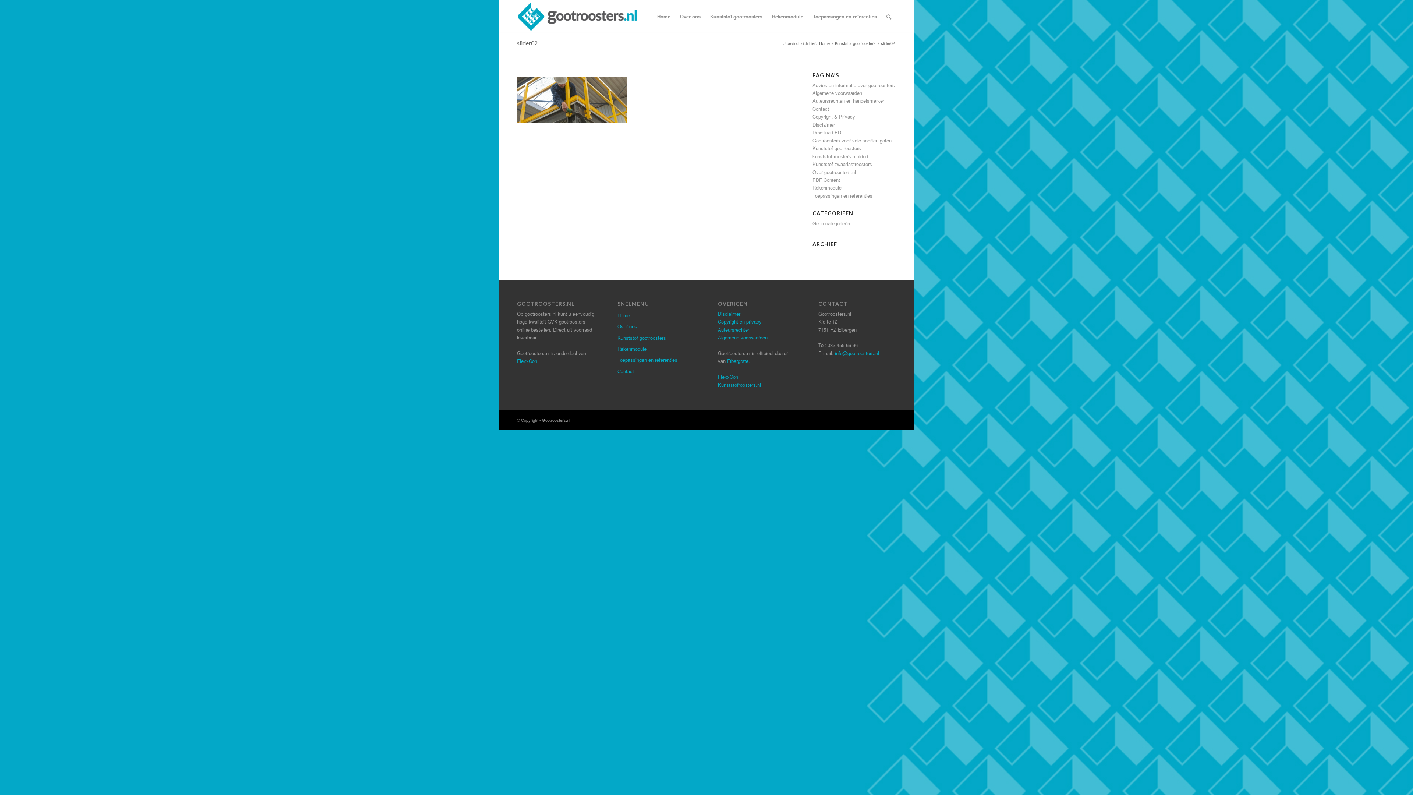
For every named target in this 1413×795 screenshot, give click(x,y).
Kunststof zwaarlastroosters (842, 163)
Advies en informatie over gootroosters (853, 85)
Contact (820, 108)
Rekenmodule (827, 187)
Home (623, 315)
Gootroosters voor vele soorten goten (852, 140)
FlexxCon (527, 360)
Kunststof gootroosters (836, 148)
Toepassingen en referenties (842, 195)
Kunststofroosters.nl (739, 384)
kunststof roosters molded (840, 156)
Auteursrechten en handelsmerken (848, 100)
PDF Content (826, 179)
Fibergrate (737, 360)
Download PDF (828, 132)
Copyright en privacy (740, 321)
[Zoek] (889, 16)
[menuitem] (663, 16)
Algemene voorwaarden (837, 92)
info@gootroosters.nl (857, 353)
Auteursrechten (734, 329)
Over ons (627, 326)
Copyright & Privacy (833, 116)
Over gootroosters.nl (834, 172)
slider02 (527, 42)
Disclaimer (823, 124)
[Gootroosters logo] (578, 16)
